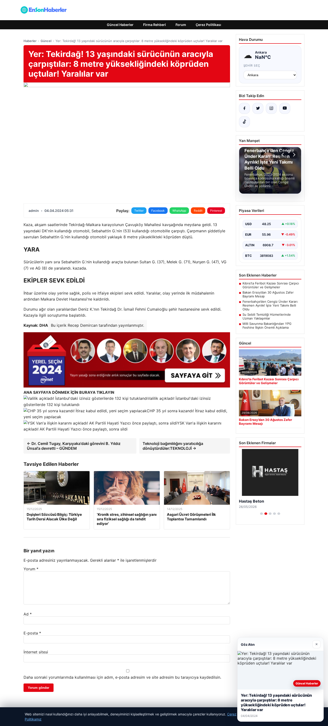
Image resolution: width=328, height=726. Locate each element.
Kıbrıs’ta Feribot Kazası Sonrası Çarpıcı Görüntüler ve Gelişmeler (271, 285)
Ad (28, 614)
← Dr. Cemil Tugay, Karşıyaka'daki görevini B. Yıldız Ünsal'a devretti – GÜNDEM (74, 446)
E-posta (32, 633)
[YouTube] (284, 108)
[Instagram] (271, 108)
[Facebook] (244, 108)
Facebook (158, 210)
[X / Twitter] (257, 108)
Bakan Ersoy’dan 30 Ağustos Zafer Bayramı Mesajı (268, 294)
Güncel (46, 41)
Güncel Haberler (120, 25)
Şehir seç (252, 65)
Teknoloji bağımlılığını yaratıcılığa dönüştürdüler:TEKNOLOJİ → (173, 446)
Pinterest (216, 210)
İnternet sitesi (36, 652)
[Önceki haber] (283, 155)
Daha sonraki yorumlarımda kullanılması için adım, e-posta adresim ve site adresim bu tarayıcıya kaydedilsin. (122, 677)
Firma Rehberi (154, 25)
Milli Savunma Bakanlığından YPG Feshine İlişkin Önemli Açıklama (267, 325)
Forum (181, 25)
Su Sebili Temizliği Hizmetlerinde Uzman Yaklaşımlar (267, 316)
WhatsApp (179, 210)
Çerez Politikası (208, 25)
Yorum (31, 568)
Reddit (198, 210)
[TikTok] (244, 121)
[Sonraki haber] (293, 155)
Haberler (30, 41)
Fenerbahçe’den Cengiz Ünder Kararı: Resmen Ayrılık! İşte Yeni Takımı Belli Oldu (270, 305)
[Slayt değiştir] (261, 513)
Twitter (139, 210)
